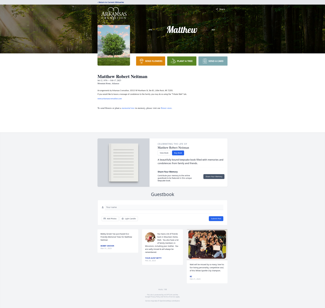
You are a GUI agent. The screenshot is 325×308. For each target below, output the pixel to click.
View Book (164, 153)
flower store (166, 107)
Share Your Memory (214, 176)
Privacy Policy (155, 297)
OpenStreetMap (165, 301)
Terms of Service (169, 297)
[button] (207, 244)
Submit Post (216, 218)
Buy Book (178, 153)
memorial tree (128, 107)
